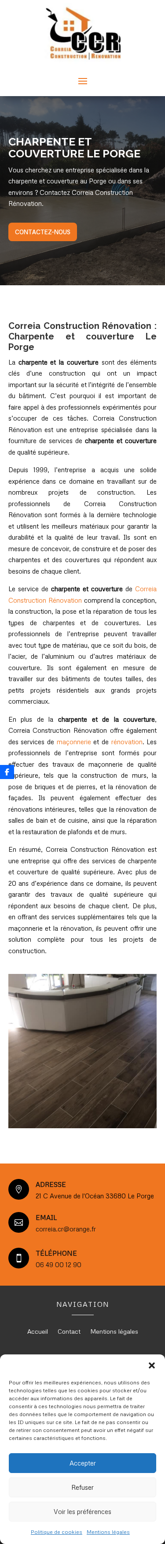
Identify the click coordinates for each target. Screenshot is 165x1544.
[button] (151, 1365)
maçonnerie (74, 742)
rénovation (127, 742)
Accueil (37, 1331)
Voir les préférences (82, 1511)
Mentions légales (108, 1532)
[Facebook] (7, 772)
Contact (69, 1331)
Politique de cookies (56, 1532)
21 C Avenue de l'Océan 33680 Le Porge (95, 1196)
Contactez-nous (42, 231)
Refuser (82, 1487)
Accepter (83, 1463)
